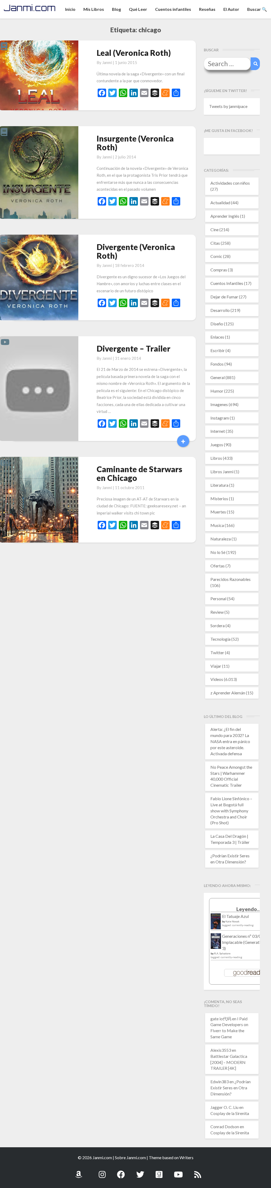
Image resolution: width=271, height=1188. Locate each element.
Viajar (215, 665)
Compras (218, 269)
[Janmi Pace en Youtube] (178, 1171)
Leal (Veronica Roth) (134, 52)
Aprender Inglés (224, 216)
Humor (216, 390)
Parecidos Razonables (230, 579)
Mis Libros (93, 9)
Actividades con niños (230, 182)
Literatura (219, 485)
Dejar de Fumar (224, 296)
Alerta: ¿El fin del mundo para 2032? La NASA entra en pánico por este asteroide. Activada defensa (230, 741)
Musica (217, 525)
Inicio (70, 9)
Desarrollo (220, 310)
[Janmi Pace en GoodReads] (159, 1171)
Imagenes (219, 404)
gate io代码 (220, 1018)
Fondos (217, 363)
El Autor (231, 9)
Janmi (107, 62)
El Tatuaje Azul (235, 916)
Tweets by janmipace (228, 106)
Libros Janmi (221, 471)
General (217, 377)
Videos (216, 679)
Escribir (217, 350)
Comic (216, 256)
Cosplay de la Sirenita (229, 1113)
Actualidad (220, 202)
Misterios (219, 498)
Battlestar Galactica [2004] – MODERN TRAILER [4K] (228, 1062)
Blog (116, 9)
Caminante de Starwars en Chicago (139, 473)
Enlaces (217, 336)
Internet (217, 431)
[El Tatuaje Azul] (216, 923)
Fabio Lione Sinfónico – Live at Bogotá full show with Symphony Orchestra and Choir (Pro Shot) (231, 810)
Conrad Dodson (224, 1126)
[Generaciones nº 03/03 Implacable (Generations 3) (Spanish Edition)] (216, 942)
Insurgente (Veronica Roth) (135, 143)
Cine (214, 229)
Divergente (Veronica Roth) (136, 251)
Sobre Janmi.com (130, 1157)
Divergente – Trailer (133, 348)
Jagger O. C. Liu (224, 1107)
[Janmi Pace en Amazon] (79, 1171)
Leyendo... (248, 909)
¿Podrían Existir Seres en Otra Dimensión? (230, 1087)
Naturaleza (220, 538)
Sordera (217, 625)
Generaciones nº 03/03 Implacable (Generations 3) (244, 942)
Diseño (216, 323)
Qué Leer (138, 9)
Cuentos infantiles (173, 9)
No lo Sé (217, 552)
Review (217, 612)
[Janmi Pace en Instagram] (102, 1171)
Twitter (217, 652)
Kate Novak (232, 921)
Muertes (218, 511)
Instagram (219, 417)
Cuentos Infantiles (226, 283)
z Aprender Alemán (227, 692)
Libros (216, 458)
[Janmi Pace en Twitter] (140, 1171)
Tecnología (220, 638)
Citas (215, 242)
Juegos (216, 444)
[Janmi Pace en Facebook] (121, 1171)
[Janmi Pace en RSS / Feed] (197, 1171)
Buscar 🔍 (257, 9)
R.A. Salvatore (222, 953)
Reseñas (207, 9)
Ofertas (217, 565)
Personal (218, 598)
